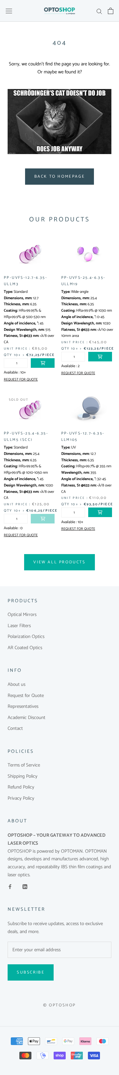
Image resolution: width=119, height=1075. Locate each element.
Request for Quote (26, 696)
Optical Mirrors (22, 615)
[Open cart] (110, 11)
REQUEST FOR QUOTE (21, 379)
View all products (59, 562)
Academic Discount (26, 718)
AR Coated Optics (25, 648)
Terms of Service (24, 765)
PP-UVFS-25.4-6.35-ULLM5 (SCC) (26, 436)
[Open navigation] (9, 10)
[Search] (99, 11)
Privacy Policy (21, 798)
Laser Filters (19, 626)
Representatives (23, 706)
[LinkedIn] (25, 887)
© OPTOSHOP (59, 1005)
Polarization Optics (26, 637)
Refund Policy (21, 787)
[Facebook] (10, 887)
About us (16, 684)
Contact (15, 728)
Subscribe (30, 972)
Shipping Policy (22, 776)
